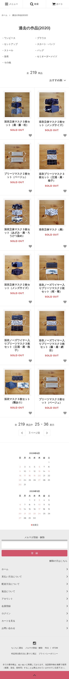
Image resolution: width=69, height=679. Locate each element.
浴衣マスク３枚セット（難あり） (17, 400)
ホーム (4, 15)
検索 (36, 4)
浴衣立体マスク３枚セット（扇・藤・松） (17, 123)
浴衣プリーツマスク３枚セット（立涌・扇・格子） (52, 177)
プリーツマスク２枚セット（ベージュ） (17, 175)
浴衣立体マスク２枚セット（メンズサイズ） (52, 123)
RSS (47, 648)
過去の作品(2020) (20, 15)
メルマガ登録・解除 (34, 648)
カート (59, 4)
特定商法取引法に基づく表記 (23, 653)
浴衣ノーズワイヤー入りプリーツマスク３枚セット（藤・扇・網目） (52, 345)
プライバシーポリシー (48, 653)
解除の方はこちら (58, 560)
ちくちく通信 (17, 648)
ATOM (55, 648)
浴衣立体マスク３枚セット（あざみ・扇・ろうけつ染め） (17, 233)
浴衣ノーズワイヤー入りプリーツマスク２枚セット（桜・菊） (52, 288)
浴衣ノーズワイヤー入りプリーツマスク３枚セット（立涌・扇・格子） (17, 345)
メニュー (13, 4)
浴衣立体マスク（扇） (52, 229)
